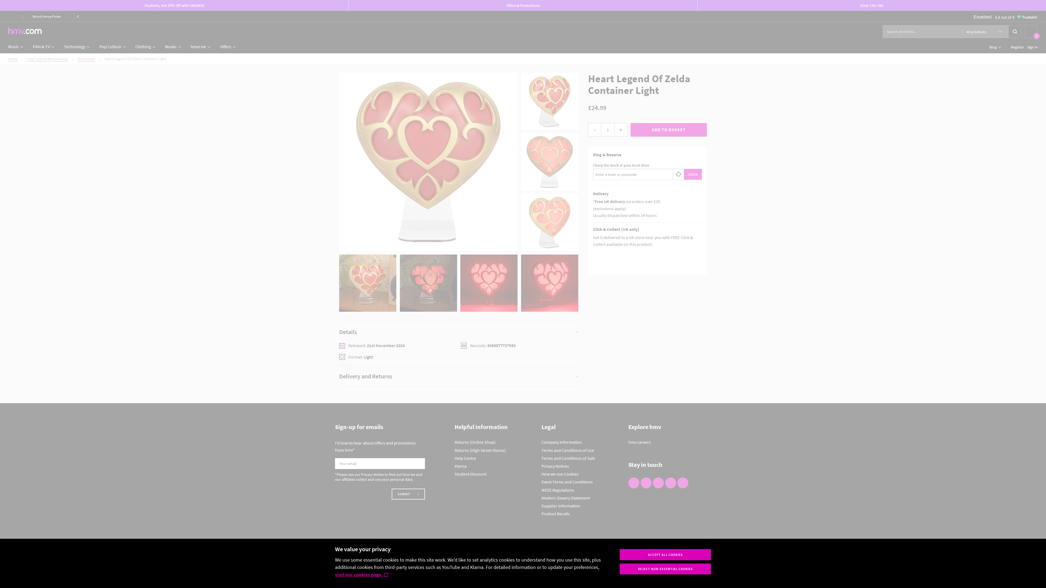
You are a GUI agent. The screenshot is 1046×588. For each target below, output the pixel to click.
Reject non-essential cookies (665, 569)
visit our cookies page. (358, 574)
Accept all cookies (665, 555)
